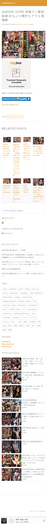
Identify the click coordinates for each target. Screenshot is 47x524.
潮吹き (22, 325)
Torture (6, 317)
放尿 (9, 325)
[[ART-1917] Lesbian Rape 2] (27, 180)
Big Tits (36, 289)
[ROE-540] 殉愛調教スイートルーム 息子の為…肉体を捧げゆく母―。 (33, 375)
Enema (17, 297)
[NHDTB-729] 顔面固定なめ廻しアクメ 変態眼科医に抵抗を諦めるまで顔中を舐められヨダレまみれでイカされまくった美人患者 (16, 160)
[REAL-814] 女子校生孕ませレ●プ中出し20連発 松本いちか (6, 151)
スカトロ (6, 321)
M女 (35, 301)
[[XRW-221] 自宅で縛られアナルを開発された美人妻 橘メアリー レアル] (27, 139)
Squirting (7, 313)
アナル (24, 317)
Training (16, 317)
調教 (9, 330)
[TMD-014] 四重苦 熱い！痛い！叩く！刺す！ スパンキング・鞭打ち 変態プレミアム (32, 361)
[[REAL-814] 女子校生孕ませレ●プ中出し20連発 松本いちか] (7, 139)
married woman (9, 301)
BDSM (10, 116)
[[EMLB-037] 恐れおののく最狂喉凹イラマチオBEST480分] (17, 181)
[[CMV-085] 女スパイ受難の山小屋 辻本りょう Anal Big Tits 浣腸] (38, 140)
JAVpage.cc (9, 3)
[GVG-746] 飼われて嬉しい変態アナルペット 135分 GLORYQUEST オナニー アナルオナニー (38, 194)
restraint (22, 305)
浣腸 (15, 325)
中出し (13, 321)
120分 (5, 289)
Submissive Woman (21, 313)
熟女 (28, 325)
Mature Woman (25, 301)
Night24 (6, 305)
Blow (5, 293)
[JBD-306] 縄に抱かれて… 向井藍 (13, 250)
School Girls (14, 309)
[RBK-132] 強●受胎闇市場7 (11, 269)
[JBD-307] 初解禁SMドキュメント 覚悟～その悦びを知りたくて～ (33, 416)
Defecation (7, 297)
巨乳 (39, 321)
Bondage (18, 116)
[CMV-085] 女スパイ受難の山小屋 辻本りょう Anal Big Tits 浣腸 (38, 151)
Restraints (33, 305)
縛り (33, 325)
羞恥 (39, 325)
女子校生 (32, 321)
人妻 (19, 321)
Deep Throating (36, 293)
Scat (5, 309)
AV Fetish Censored (26, 24)
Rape (14, 305)
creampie (24, 293)
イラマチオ (33, 317)
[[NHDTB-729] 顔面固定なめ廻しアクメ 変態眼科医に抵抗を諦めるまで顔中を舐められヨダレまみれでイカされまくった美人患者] (17, 139)
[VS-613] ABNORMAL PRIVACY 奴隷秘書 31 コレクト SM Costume (33, 402)
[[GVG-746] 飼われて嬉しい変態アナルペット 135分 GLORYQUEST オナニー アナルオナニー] (38, 182)
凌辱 (25, 321)
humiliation (27, 297)
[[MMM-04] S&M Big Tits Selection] (7, 180)
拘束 (4, 325)
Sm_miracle (32, 309)
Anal (21, 289)
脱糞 (4, 330)
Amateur (13, 289)
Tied (33, 313)
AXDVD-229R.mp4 (10, 105)
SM (24, 309)
